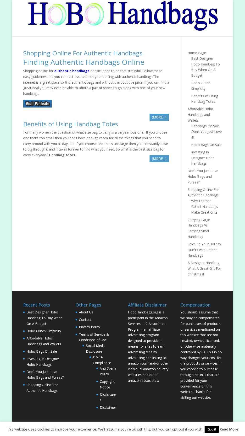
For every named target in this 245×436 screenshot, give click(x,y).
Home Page (197, 52)
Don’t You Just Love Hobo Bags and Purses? (203, 176)
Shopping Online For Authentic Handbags (82, 53)
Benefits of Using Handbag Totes (70, 124)
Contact (85, 319)
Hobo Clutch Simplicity (44, 331)
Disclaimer (108, 407)
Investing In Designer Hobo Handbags (203, 158)
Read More (229, 429)
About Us (86, 312)
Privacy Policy (89, 327)
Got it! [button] (211, 429)
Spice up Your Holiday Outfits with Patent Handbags (204, 250)
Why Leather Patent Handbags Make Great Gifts (204, 207)
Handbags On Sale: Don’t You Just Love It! (206, 132)
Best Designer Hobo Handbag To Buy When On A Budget (44, 318)
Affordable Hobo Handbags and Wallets (200, 115)
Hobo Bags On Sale (206, 144)
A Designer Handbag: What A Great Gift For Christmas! (204, 268)
